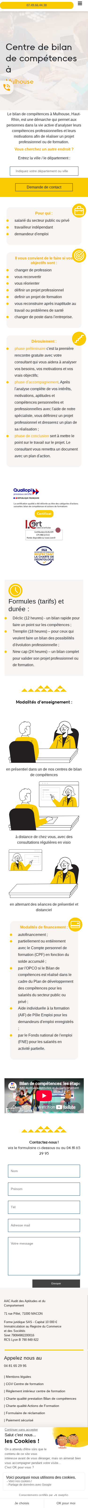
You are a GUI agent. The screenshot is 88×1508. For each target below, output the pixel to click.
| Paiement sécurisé (18, 1420)
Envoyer (56, 1283)
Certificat (44, 513)
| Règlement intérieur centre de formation (34, 1391)
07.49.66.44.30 (37, 5)
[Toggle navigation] (80, 4)
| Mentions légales (17, 1376)
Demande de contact (44, 187)
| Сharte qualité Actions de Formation (31, 1406)
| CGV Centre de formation (24, 1384)
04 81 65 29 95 (15, 1366)
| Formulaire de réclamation (24, 1413)
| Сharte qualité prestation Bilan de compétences (40, 1398)
